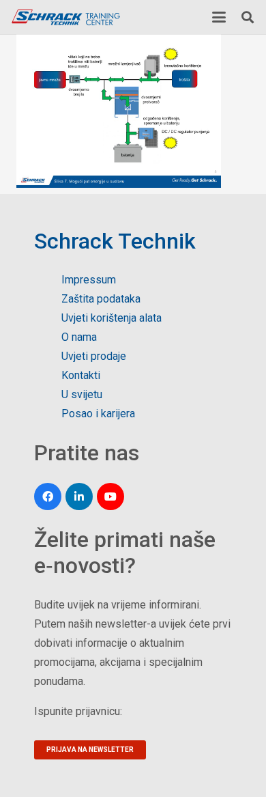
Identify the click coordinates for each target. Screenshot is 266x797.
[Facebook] (47, 496)
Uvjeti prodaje (93, 356)
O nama (79, 337)
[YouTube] (110, 496)
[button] (219, 17)
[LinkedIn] (79, 496)
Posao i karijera (98, 413)
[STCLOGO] (65, 17)
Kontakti (80, 375)
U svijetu (81, 394)
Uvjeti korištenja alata (111, 317)
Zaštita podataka (101, 298)
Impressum (88, 279)
